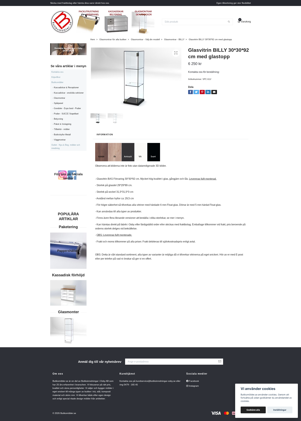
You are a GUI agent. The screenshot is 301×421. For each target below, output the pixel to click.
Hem (92, 39)
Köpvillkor (55, 77)
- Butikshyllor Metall (62, 134)
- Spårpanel (58, 103)
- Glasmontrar (59, 98)
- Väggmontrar (59, 140)
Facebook (193, 381)
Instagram (193, 386)
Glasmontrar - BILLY (174, 39)
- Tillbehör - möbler (61, 129)
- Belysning (58, 119)
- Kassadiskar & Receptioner (66, 87)
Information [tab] (105, 134)
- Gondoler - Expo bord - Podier (67, 108)
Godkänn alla (253, 410)
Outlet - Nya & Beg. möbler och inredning (65, 146)
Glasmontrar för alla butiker (113, 39)
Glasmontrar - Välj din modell (145, 39)
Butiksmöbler (57, 82)
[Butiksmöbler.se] (62, 22)
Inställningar (279, 410)
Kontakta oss (57, 72)
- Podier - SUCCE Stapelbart (66, 114)
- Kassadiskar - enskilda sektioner (68, 93)
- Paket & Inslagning (62, 124)
